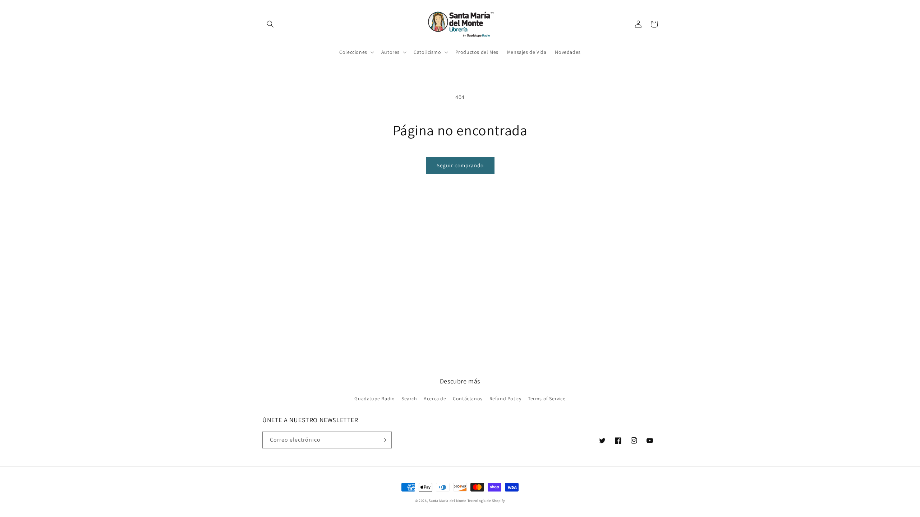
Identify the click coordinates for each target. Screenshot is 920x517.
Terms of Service (547, 398)
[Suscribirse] (383, 440)
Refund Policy (505, 398)
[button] (270, 24)
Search (409, 398)
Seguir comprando (460, 165)
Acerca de (435, 398)
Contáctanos (468, 398)
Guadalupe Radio (374, 398)
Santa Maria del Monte (447, 500)
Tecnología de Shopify (486, 500)
